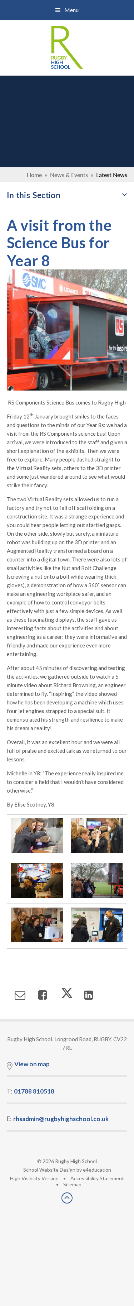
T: (30, 1091)
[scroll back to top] (67, 1201)
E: (58, 1119)
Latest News (111, 174)
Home (34, 174)
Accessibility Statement (97, 1178)
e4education (97, 1170)
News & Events (69, 174)
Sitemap (72, 1184)
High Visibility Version (34, 1178)
